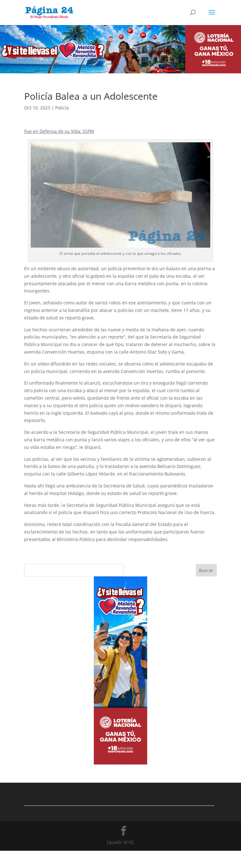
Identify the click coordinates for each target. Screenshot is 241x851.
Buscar (206, 570)
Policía (62, 108)
